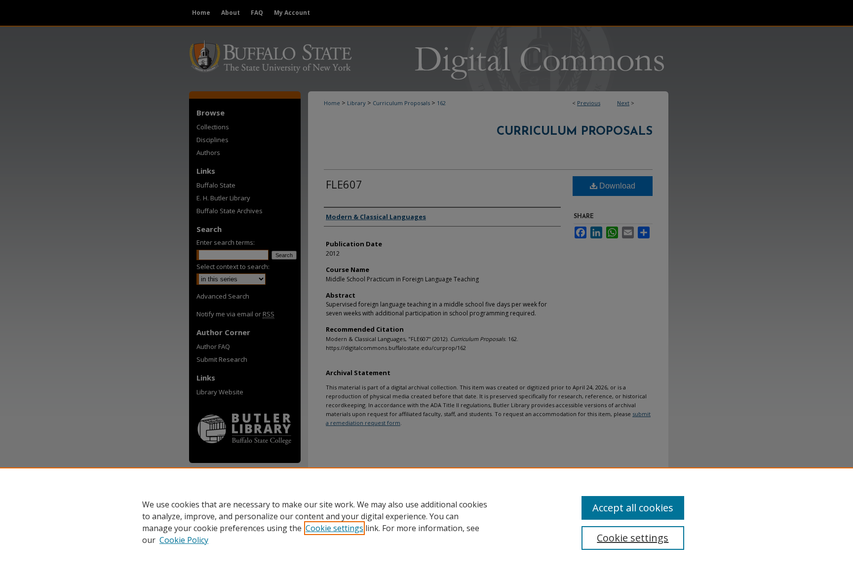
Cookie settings (334, 528)
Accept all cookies (632, 507)
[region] (426, 521)
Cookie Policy (183, 540)
